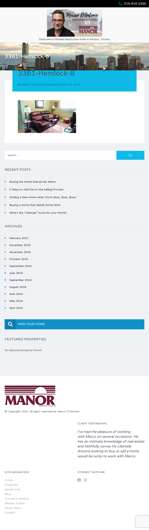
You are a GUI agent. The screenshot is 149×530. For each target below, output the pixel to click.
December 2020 (20, 245)
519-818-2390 (135, 4)
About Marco (13, 508)
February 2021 (19, 238)
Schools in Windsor (17, 498)
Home (9, 480)
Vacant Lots (12, 489)
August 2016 (17, 287)
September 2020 (20, 266)
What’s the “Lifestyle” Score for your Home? (38, 212)
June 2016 (16, 294)
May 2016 (16, 301)
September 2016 (20, 280)
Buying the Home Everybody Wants (32, 181)
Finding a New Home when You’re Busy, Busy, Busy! (42, 197)
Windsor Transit (15, 503)
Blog (8, 494)
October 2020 (18, 259)
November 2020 (20, 252)
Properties (11, 484)
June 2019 (16, 273)
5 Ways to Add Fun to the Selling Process (36, 189)
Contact (10, 512)
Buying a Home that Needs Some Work (34, 205)
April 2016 (16, 308)
